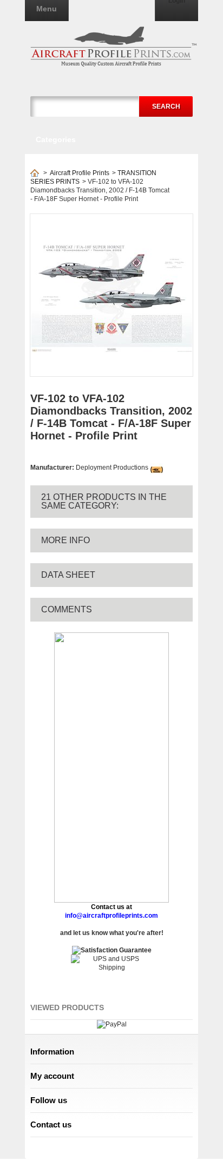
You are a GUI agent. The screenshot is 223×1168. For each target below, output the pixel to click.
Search (166, 106)
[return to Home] (34, 173)
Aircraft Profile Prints (79, 173)
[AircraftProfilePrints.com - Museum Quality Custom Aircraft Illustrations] (113, 46)
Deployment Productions (112, 467)
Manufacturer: (53, 467)
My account (52, 1075)
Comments (66, 609)
